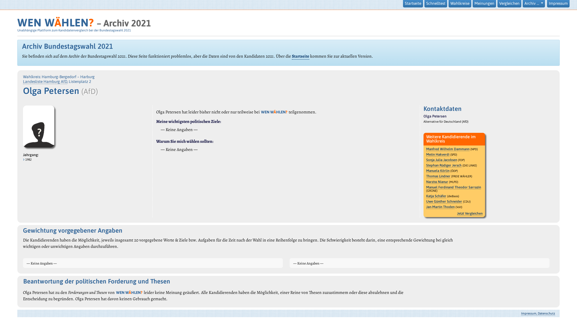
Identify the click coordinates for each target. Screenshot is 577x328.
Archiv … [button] (532, 3)
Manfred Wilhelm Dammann (447, 149)
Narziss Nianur (437, 182)
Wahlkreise (459, 3)
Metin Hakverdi (437, 154)
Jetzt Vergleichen (470, 213)
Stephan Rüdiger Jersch (444, 165)
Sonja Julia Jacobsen (441, 160)
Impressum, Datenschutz (538, 313)
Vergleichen (509, 3)
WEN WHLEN (55, 22)
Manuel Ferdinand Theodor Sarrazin (453, 187)
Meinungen (484, 3)
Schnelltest (435, 3)
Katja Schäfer (436, 196)
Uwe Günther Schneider (444, 201)
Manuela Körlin (437, 171)
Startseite (413, 3)
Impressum (558, 3)
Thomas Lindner (438, 176)
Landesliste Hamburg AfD (45, 81)
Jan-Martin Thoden (440, 207)
